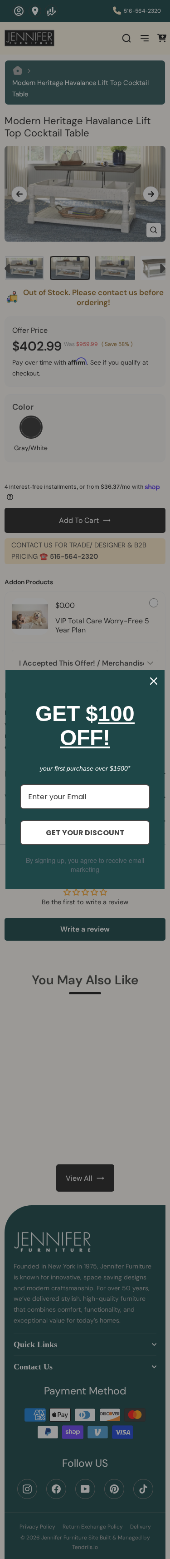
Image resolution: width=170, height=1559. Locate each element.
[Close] (154, 681)
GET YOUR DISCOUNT (85, 832)
